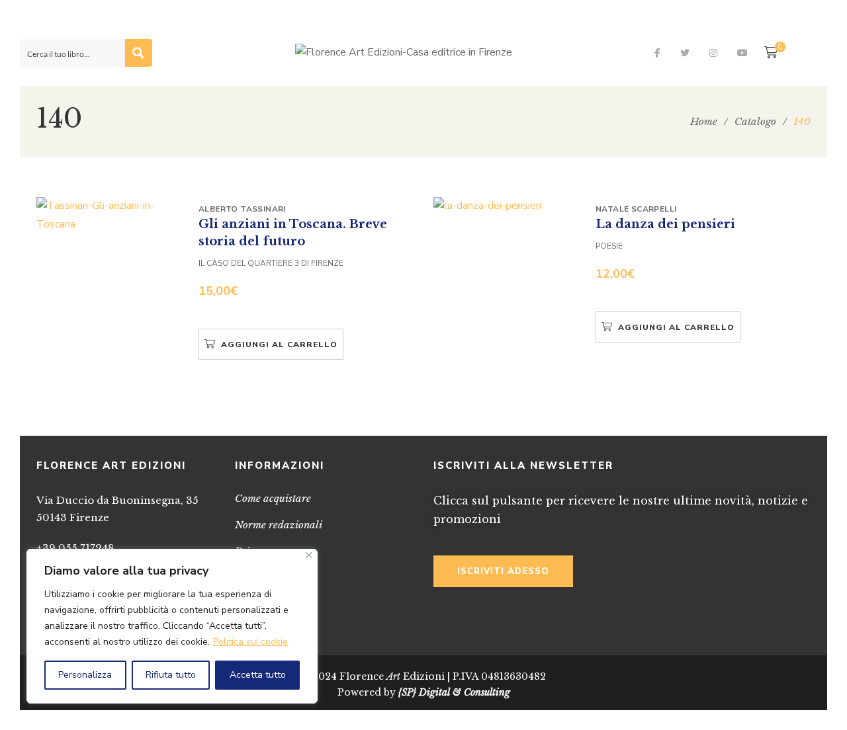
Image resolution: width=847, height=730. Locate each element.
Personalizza (85, 675)
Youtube (742, 53)
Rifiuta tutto (171, 675)
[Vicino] (309, 555)
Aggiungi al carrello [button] (279, 344)
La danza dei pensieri (665, 224)
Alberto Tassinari (242, 209)
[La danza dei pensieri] (506, 206)
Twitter (685, 53)
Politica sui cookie (250, 641)
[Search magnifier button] (138, 53)
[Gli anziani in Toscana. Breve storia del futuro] (109, 215)
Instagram (713, 53)
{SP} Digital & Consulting (454, 692)
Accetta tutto (258, 675)
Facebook (657, 53)
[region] (172, 626)
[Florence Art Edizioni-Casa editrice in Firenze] (403, 52)
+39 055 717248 (75, 548)
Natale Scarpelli (636, 209)
